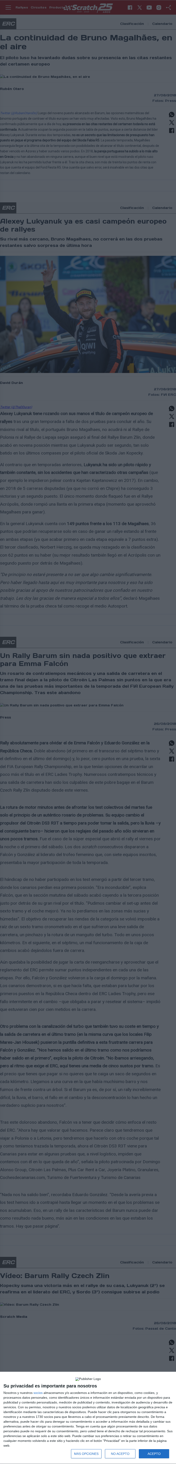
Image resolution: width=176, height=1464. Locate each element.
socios (38, 1392)
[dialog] (88, 1418)
